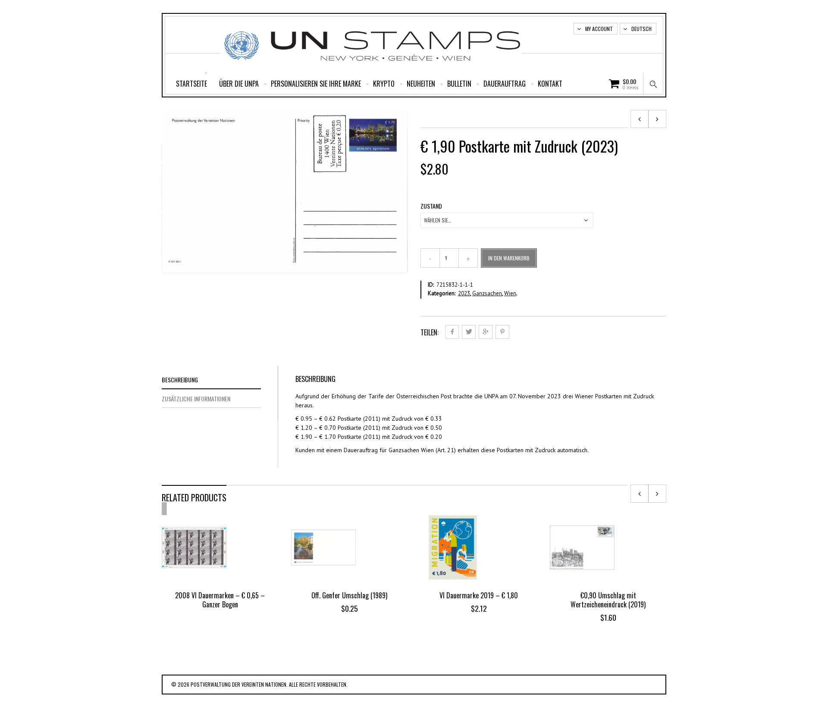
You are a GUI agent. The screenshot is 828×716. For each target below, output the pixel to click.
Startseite (191, 83)
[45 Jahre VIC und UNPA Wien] (657, 119)
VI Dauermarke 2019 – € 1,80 (478, 595)
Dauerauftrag (504, 83)
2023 (464, 293)
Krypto (384, 83)
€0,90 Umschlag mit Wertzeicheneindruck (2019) (608, 600)
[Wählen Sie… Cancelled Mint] (506, 220)
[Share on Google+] (485, 332)
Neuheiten (421, 83)
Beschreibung (180, 379)
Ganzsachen (487, 293)
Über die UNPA (239, 83)
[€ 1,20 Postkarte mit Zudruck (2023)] (639, 119)
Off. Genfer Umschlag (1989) (349, 595)
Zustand (431, 206)
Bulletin (459, 83)
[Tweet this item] (469, 332)
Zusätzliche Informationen (196, 398)
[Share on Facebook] (452, 332)
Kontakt (550, 83)
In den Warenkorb (509, 258)
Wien (510, 293)
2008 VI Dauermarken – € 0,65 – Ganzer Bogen (220, 600)
